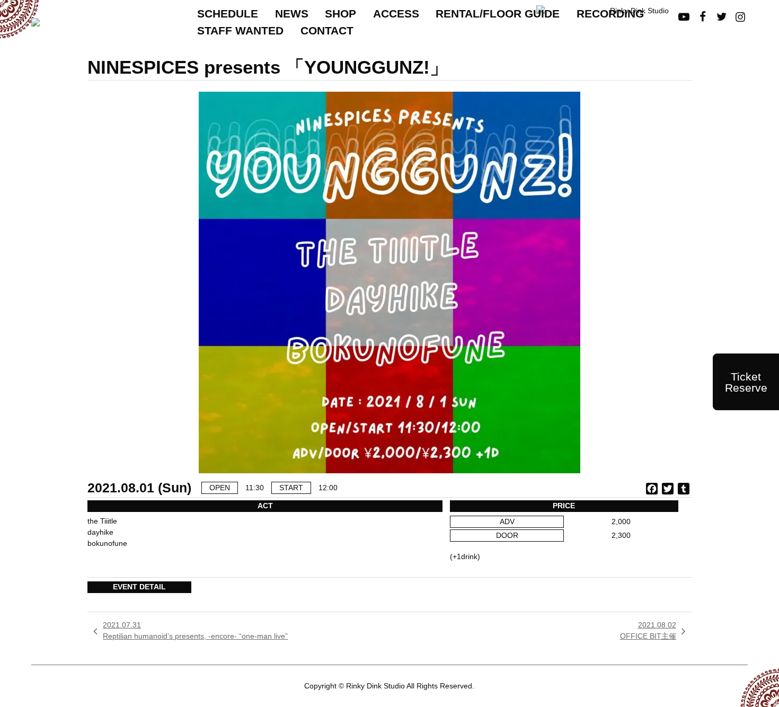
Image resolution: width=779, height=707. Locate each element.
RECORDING (610, 13)
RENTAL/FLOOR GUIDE (498, 13)
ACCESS (396, 13)
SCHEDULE (227, 13)
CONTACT (326, 30)
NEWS (291, 13)
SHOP (340, 13)
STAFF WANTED (240, 30)
